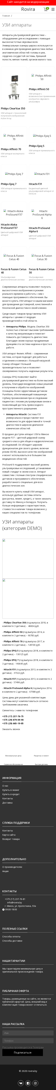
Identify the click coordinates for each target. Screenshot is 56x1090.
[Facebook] (28, 1083)
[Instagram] (35, 1083)
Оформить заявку (14, 106)
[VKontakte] (21, 1083)
